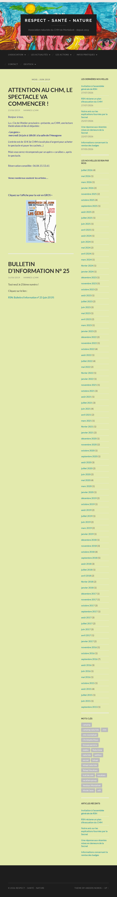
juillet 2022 (86, 361)
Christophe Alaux (90, 740)
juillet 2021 (86, 402)
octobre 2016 (87, 653)
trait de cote (88, 775)
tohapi (95, 760)
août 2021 (86, 396)
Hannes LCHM (31, 110)
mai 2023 (85, 313)
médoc (86, 750)
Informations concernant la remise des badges (94, 144)
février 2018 (87, 581)
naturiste (87, 755)
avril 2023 (86, 319)
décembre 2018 (88, 539)
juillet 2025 (86, 217)
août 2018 (86, 563)
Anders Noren (93, 888)
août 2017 (86, 617)
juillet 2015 (86, 695)
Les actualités (39, 55)
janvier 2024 (87, 271)
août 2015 (86, 689)
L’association (15, 55)
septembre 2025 (89, 205)
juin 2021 (85, 408)
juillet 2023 (86, 301)
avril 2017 (86, 635)
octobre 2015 (87, 683)
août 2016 (86, 665)
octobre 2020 (87, 450)
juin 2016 (85, 671)
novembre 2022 (89, 343)
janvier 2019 (87, 534)
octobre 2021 (87, 390)
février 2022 (87, 372)
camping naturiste (91, 729)
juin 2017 (85, 629)
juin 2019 (85, 522)
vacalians (101, 775)
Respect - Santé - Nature (58, 20)
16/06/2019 (14, 277)
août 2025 (86, 211)
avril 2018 (86, 575)
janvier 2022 (87, 378)
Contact (13, 64)
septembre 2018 (89, 557)
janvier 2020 (87, 492)
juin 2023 (85, 307)
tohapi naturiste (90, 765)
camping (86, 724)
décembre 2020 (88, 438)
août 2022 (86, 355)
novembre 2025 (89, 193)
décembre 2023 (88, 277)
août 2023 (86, 295)
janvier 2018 (87, 587)
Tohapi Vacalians (90, 770)
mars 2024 (86, 259)
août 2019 (86, 510)
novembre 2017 (89, 599)
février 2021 (87, 426)
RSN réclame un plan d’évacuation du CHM (91, 100)
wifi (99, 790)
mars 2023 (86, 325)
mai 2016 (85, 677)
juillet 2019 (86, 516)
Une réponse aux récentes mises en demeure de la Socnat (94, 129)
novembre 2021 (89, 384)
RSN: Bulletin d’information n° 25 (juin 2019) (31, 297)
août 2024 (86, 235)
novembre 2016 (89, 647)
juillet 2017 (86, 623)
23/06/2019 (14, 110)
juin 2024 (85, 241)
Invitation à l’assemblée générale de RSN (92, 87)
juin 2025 (85, 223)
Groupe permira (90, 745)
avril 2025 (86, 229)
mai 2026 (85, 176)
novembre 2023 (89, 283)
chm (104, 729)
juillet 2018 (86, 569)
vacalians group (90, 780)
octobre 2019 (87, 504)
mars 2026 (86, 182)
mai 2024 (85, 247)
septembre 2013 (89, 706)
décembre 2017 (88, 593)
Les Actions (62, 55)
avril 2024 (86, 253)
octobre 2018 (87, 551)
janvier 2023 (87, 331)
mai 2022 (85, 366)
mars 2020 (86, 486)
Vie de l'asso (88, 790)
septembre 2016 (89, 659)
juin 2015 (85, 701)
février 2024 (87, 265)
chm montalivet (90, 735)
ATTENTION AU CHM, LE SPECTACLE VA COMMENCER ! (40, 96)
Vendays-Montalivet (92, 785)
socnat (86, 760)
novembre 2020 (89, 444)
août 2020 (86, 462)
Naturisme (97, 750)
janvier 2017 (87, 641)
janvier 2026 (87, 188)
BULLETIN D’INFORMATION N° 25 (38, 267)
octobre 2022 (87, 349)
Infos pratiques (86, 55)
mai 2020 (85, 480)
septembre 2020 (89, 456)
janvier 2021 (87, 432)
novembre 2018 (89, 545)
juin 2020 (85, 474)
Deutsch (28, 64)
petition (98, 755)
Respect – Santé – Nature (30, 888)
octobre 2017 (87, 605)
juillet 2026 (86, 170)
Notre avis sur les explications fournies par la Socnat (94, 114)
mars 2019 (86, 528)
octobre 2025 (87, 199)
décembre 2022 (88, 337)
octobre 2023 (87, 289)
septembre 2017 (89, 611)
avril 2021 (86, 414)
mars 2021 (86, 420)
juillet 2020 (86, 468)
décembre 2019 (88, 498)
